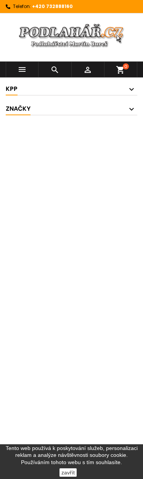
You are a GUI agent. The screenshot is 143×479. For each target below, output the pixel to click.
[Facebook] (71, 182)
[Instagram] (73, 219)
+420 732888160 (52, 6)
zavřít (68, 472)
